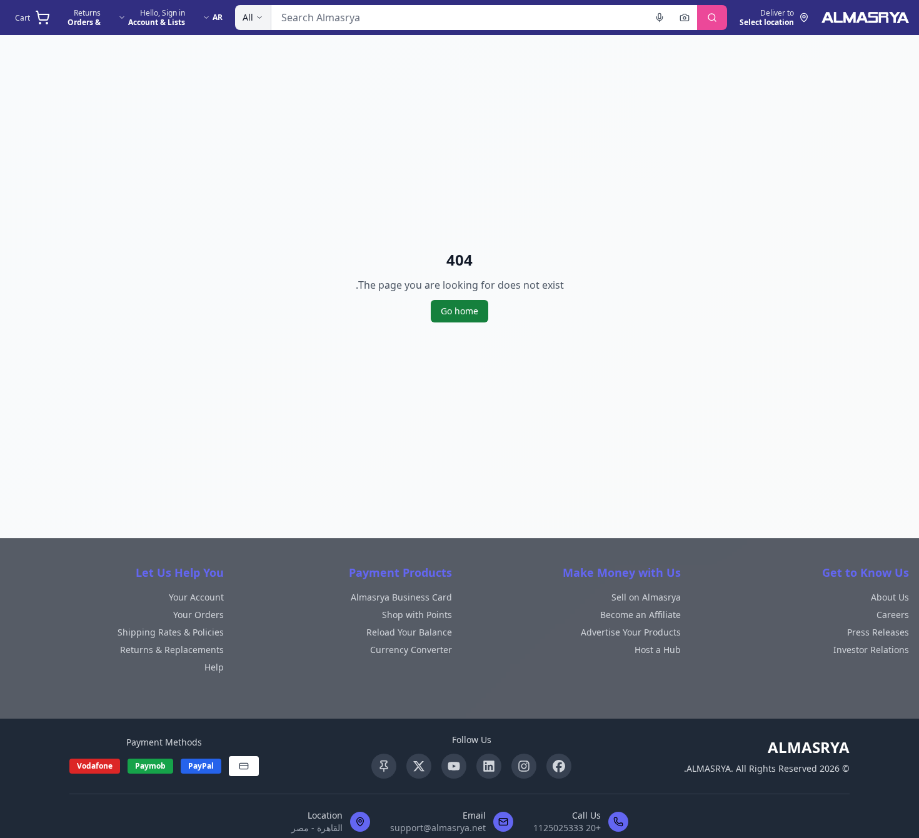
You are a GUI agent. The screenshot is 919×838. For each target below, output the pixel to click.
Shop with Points (417, 615)
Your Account (196, 597)
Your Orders (198, 615)
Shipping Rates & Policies (171, 632)
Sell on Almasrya (646, 597)
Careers (892, 615)
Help (214, 667)
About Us (890, 597)
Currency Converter (411, 650)
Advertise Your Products (631, 632)
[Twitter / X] (418, 766)
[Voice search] (659, 17)
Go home (459, 311)
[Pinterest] (383, 766)
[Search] (712, 17)
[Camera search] (684, 17)
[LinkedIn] (488, 766)
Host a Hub (658, 650)
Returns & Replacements (172, 650)
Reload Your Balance (409, 632)
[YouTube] (453, 766)
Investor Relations (871, 650)
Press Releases (878, 632)
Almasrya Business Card (401, 597)
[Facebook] (558, 766)
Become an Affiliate (640, 615)
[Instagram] (523, 766)
